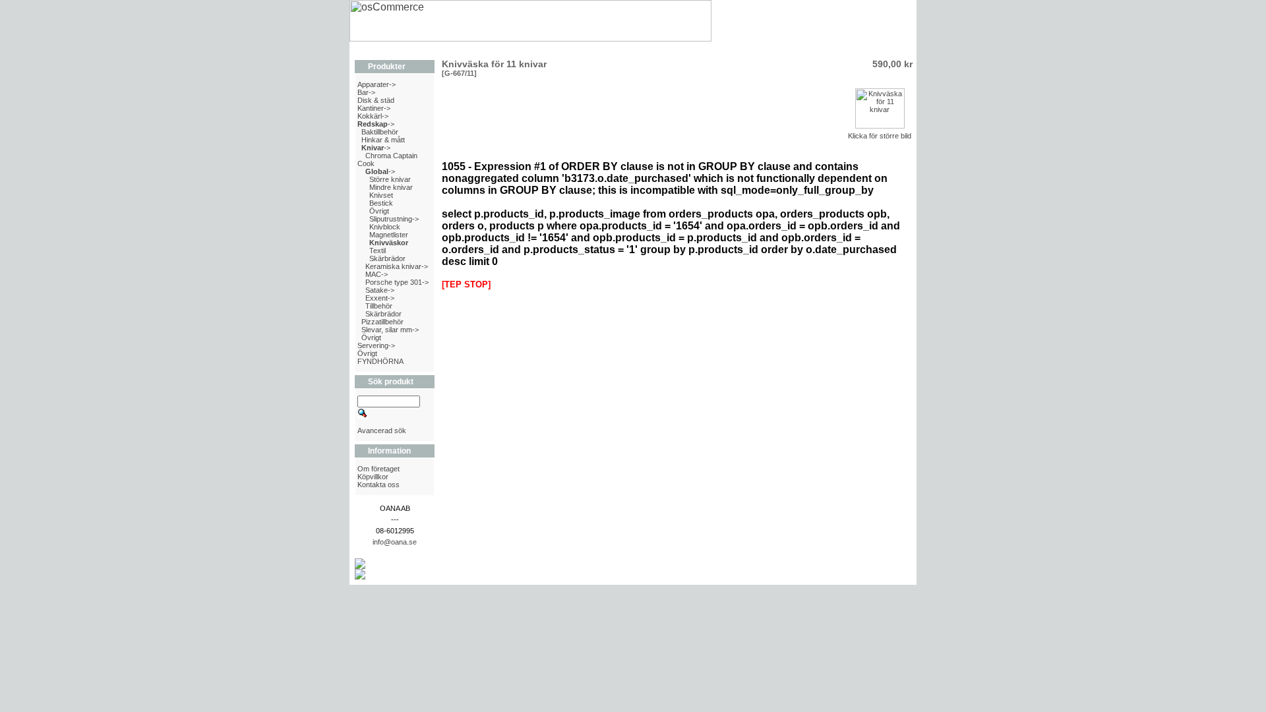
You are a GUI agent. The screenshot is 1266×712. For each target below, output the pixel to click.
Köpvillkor (372, 477)
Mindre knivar (391, 187)
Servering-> (376, 345)
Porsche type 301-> (397, 282)
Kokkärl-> (372, 116)
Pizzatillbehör (382, 322)
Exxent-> (379, 298)
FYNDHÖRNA (380, 361)
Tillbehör (378, 306)
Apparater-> (376, 84)
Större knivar (390, 179)
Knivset (381, 195)
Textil (377, 250)
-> (375, 124)
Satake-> (379, 290)
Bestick (381, 203)
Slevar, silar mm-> (390, 330)
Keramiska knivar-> (396, 266)
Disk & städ (375, 100)
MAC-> (376, 274)
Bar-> (366, 92)
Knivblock (384, 227)
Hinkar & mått (383, 140)
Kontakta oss (378, 485)
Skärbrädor (387, 258)
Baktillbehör (379, 132)
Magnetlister (388, 235)
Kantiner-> (373, 108)
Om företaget (378, 469)
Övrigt (379, 211)
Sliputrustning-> (394, 219)
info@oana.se (395, 542)
